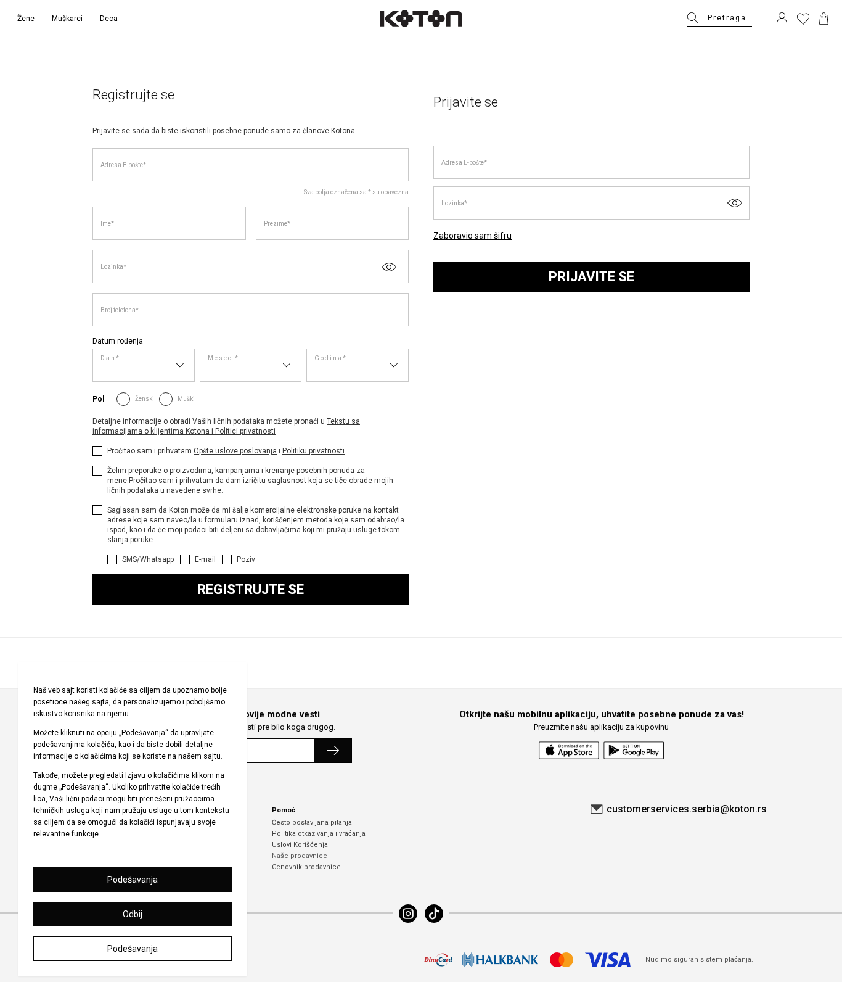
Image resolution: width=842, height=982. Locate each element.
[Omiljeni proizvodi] (803, 18)
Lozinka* (113, 266)
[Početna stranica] (421, 18)
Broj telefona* (119, 310)
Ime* (107, 223)
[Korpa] (823, 18)
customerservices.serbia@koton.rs (687, 809)
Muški (186, 398)
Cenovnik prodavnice (306, 867)
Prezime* (277, 223)
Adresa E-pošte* (123, 165)
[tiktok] (434, 913)
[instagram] (408, 913)
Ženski (144, 398)
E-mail (205, 559)
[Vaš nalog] (782, 18)
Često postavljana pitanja (312, 823)
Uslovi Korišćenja (300, 845)
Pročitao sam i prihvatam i (226, 451)
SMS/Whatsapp (148, 559)
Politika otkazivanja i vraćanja (319, 834)
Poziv (246, 559)
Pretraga (727, 18)
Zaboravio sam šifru (472, 236)
